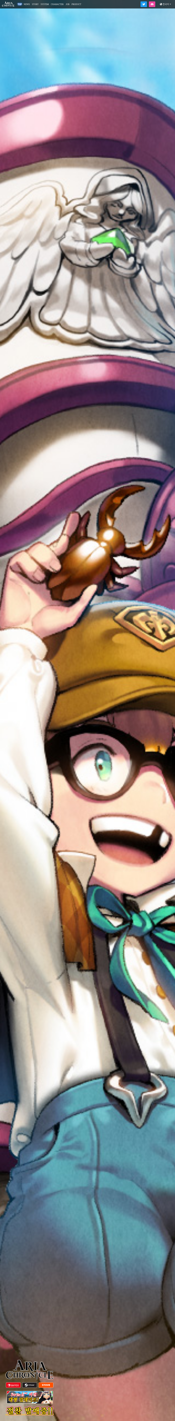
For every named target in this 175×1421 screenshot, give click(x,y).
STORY (35, 4)
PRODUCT (76, 4)
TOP (20, 4)
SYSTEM (45, 4)
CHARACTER (57, 4)
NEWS (27, 4)
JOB (67, 4)
